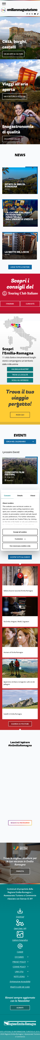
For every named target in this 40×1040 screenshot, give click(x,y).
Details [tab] (20, 495)
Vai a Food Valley (12, 139)
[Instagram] (30, 14)
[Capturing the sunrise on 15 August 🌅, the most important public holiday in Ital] (33, 778)
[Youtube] (35, 14)
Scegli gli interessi (20, 380)
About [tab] (32, 495)
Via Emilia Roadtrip (19, 369)
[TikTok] (37, 14)
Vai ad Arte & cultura (13, 54)
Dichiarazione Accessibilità (20, 981)
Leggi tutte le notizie (20, 267)
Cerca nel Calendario (16, 441)
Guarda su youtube (20, 724)
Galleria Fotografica (20, 940)
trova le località (20, 375)
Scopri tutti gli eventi (20, 557)
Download (20, 917)
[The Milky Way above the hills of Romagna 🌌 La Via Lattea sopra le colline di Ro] (33, 752)
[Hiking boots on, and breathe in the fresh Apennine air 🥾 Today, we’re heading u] (7, 769)
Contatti (20, 952)
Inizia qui (20, 415)
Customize (19, 539)
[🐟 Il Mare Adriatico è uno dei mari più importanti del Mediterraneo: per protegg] (24, 752)
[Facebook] (27, 14)
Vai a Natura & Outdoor (14, 96)
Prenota (20, 871)
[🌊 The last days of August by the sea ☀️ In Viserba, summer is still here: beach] (11, 756)
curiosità (30, 304)
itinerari (10, 304)
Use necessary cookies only (20, 546)
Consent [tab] (7, 495)
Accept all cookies (20, 532)
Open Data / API (20, 928)
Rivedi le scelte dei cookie (20, 987)
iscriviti (20, 1008)
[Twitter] (32, 14)
